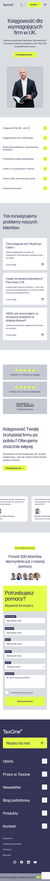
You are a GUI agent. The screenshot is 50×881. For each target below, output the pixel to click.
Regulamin (8, 838)
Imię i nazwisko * (11, 616)
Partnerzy (7, 849)
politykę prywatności (25, 692)
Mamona (7, 855)
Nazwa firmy (9, 628)
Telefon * (8, 651)
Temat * (8, 663)
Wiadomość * (10, 674)
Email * (8, 639)
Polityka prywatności (12, 843)
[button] (25, 128)
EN (24, 4)
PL (21, 4)
